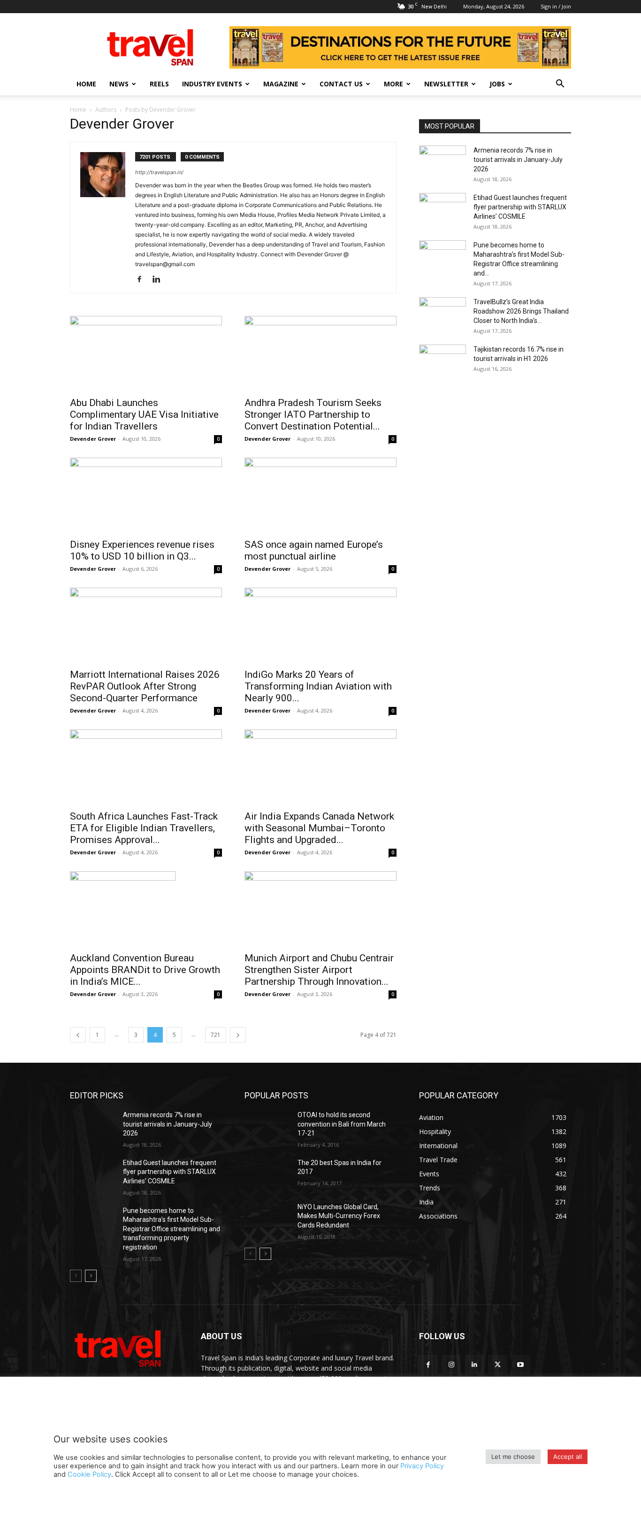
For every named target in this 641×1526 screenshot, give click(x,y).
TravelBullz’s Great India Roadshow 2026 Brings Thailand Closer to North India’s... (521, 311)
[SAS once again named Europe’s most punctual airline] (320, 495)
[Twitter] (497, 1364)
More (393, 83)
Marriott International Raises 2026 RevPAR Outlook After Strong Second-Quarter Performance (145, 686)
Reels (159, 83)
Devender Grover (93, 438)
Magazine (280, 83)
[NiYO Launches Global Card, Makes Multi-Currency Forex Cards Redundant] (267, 1219)
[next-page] (238, 1035)
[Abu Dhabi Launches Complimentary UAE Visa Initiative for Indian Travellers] (146, 353)
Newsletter (446, 83)
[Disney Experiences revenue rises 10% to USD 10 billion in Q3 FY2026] (146, 495)
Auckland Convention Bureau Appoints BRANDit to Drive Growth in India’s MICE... (145, 969)
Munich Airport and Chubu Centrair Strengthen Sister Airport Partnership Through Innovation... (319, 969)
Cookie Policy (89, 1474)
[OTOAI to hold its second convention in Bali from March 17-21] (267, 1127)
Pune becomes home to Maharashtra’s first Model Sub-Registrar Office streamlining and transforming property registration (171, 1229)
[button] (560, 84)
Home (86, 83)
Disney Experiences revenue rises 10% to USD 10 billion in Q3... (142, 550)
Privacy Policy (422, 1466)
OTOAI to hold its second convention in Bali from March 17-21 (342, 1124)
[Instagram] (451, 1364)
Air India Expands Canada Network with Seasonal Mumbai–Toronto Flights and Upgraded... (319, 828)
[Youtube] (520, 1364)
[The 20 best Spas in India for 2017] (267, 1174)
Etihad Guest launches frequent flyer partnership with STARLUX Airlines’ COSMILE (520, 207)
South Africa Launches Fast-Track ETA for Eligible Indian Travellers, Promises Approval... (144, 828)
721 (216, 1035)
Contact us (341, 83)
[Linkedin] (160, 279)
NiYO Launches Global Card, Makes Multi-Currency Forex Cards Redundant (339, 1216)
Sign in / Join (556, 6)
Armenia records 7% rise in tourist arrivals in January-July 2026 (518, 159)
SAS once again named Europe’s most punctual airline (313, 550)
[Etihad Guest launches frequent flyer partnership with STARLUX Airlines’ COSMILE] (442, 209)
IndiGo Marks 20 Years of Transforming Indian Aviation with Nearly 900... (318, 686)
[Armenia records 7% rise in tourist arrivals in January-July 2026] (442, 162)
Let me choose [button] (513, 1456)
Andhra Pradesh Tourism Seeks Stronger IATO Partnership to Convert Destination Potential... (313, 414)
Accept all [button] (567, 1456)
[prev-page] (78, 1035)
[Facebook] (143, 279)
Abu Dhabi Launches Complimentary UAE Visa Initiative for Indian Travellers (144, 414)
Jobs (497, 83)
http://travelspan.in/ (159, 172)
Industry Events (212, 83)
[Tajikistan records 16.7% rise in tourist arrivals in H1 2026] (442, 361)
